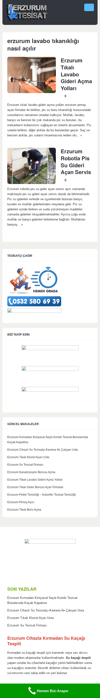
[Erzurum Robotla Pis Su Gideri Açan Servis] (31, 183)
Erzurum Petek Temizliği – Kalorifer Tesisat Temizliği (41, 494)
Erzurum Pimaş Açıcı (20, 502)
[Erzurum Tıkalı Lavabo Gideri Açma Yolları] (31, 92)
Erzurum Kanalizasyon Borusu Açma (31, 472)
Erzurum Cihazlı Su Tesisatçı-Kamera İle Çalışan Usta (42, 449)
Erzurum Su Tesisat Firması (25, 464)
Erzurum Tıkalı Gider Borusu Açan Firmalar (35, 487)
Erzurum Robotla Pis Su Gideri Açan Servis (76, 161)
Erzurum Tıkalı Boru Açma (24, 509)
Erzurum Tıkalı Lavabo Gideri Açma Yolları (76, 74)
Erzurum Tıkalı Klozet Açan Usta (28, 457)
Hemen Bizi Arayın (52, 691)
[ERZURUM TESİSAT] (26, 20)
